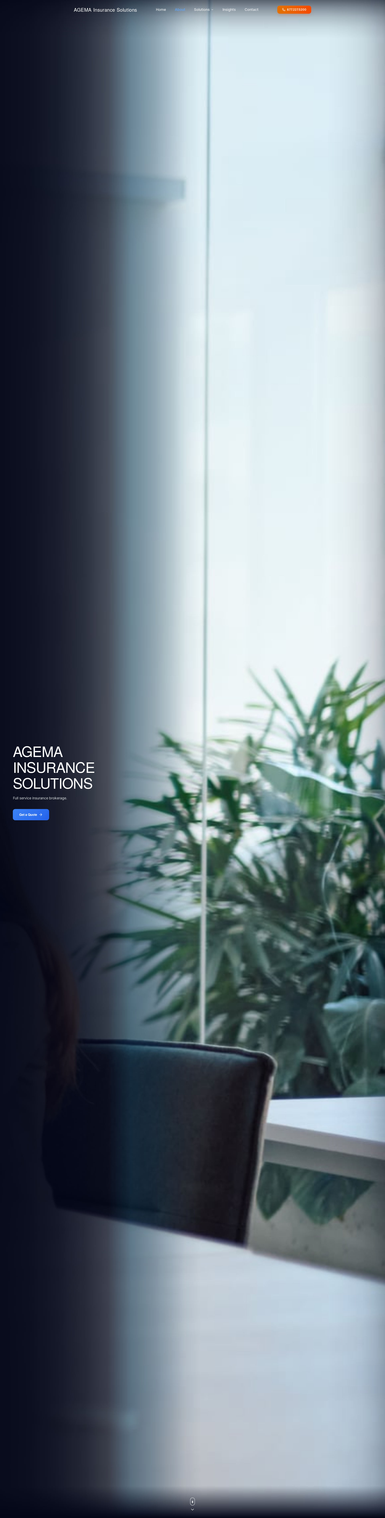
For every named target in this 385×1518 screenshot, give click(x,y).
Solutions (202, 9)
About (180, 9)
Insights (229, 9)
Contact (251, 9)
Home (161, 9)
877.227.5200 (296, 9)
